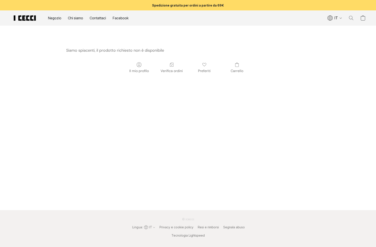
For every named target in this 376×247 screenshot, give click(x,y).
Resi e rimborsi (208, 227)
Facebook (120, 18)
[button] (24, 18)
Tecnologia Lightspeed (188, 235)
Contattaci (98, 18)
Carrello (237, 71)
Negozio (54, 18)
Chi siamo (75, 18)
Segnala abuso (234, 227)
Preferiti (204, 71)
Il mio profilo (139, 71)
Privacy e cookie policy (176, 227)
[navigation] (334, 18)
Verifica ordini (172, 71)
